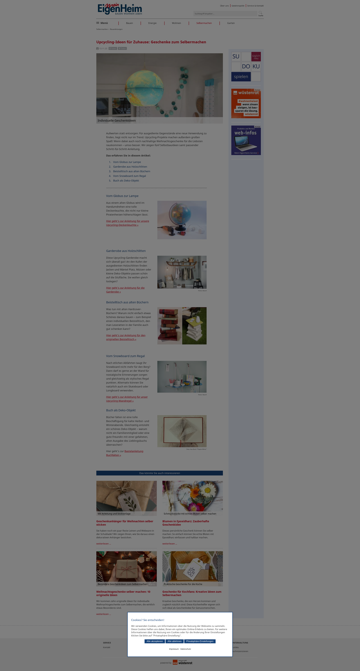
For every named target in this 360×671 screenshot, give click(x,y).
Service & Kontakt (255, 5)
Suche (260, 15)
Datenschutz (185, 649)
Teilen (113, 48)
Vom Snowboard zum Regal (129, 176)
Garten (231, 23)
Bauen (129, 23)
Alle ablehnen (175, 641)
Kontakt (106, 647)
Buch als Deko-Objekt (126, 180)
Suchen (260, 12)
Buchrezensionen (240, 651)
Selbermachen (204, 23)
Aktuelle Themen (110, 23)
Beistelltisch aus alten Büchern (131, 171)
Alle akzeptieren (155, 641)
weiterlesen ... (103, 543)
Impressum (174, 649)
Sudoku (235, 647)
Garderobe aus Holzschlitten (130, 166)
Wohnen (176, 23)
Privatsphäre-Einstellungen (199, 641)
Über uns (224, 5)
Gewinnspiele (238, 5)
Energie (152, 23)
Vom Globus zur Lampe (127, 162)
